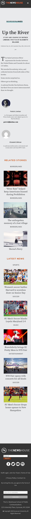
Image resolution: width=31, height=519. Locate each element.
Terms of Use (25, 473)
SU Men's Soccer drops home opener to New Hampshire (16, 407)
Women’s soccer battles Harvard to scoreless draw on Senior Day (15, 290)
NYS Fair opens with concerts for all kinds (15, 377)
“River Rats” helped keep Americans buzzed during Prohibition (15, 191)
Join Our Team (15, 473)
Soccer (16, 296)
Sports (16, 265)
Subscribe (15, 489)
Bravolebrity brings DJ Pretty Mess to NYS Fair (15, 348)
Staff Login (4, 473)
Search (7, 458)
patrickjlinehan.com (10, 122)
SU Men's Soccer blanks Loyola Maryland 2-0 (15, 320)
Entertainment (16, 354)
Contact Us (21, 478)
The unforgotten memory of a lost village (16, 222)
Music (16, 325)
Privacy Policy (11, 478)
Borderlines (16, 166)
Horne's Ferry (15, 248)
